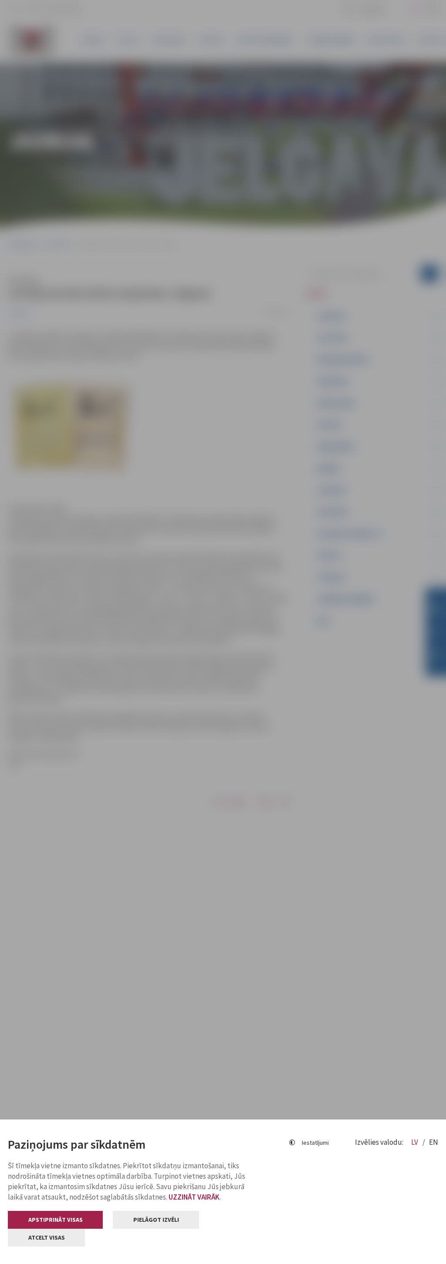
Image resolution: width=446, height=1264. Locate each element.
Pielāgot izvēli (156, 1220)
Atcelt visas (46, 1237)
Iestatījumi (315, 1142)
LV (415, 1142)
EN (433, 1142)
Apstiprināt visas (55, 1220)
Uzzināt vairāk (194, 1197)
